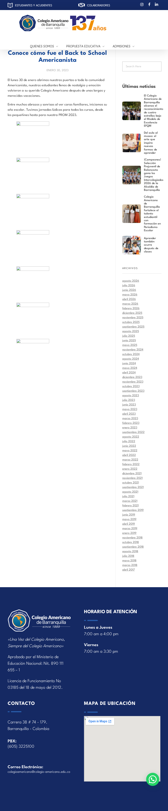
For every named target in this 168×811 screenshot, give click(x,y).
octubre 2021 (130, 482)
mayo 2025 (129, 345)
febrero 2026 (131, 308)
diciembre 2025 (132, 313)
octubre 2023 (131, 386)
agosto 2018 (130, 551)
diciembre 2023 (132, 377)
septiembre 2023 (133, 391)
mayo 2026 (129, 294)
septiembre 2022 (133, 432)
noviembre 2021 (132, 478)
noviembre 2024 (132, 349)
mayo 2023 (129, 409)
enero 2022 (129, 469)
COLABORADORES (98, 5)
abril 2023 (129, 413)
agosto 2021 (130, 491)
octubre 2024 (131, 354)
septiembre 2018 (133, 546)
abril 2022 (129, 455)
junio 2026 (129, 290)
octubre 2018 (130, 542)
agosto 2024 (130, 358)
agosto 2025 (130, 331)
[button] (152, 779)
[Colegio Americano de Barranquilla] (82, 23)
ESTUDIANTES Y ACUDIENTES (33, 5)
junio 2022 (129, 446)
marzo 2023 (130, 418)
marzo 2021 (129, 501)
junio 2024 (129, 363)
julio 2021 (128, 496)
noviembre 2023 (132, 381)
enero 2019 (129, 533)
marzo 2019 (129, 528)
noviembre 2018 (132, 537)
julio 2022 (128, 441)
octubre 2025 (131, 322)
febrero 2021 (130, 505)
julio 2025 (128, 336)
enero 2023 (129, 427)
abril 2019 (128, 524)
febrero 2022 (131, 464)
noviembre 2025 (132, 317)
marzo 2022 (130, 459)
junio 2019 (128, 514)
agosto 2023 (130, 395)
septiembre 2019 (133, 510)
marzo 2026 (130, 303)
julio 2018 (128, 556)
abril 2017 (128, 569)
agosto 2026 (130, 281)
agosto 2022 (130, 436)
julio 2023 (128, 400)
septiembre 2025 (133, 326)
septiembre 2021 (133, 487)
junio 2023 (129, 404)
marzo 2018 (129, 565)
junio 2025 (129, 340)
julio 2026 (128, 285)
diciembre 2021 (132, 473)
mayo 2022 (129, 450)
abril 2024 (129, 372)
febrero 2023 (130, 423)
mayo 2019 (129, 519)
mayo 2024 (129, 368)
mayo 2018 (129, 560)
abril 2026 (129, 299)
